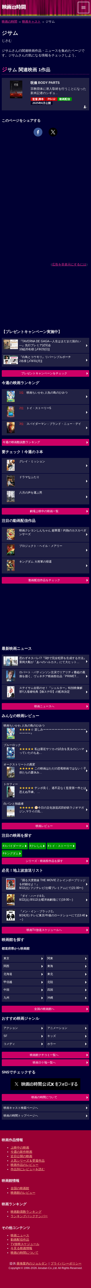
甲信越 (8, 982)
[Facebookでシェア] (38, 132)
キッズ (51, 1036)
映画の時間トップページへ (21, 1115)
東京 (6, 958)
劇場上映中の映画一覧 (44, 511)
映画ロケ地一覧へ (44, 1062)
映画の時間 (9, 21)
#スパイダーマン (13, 846)
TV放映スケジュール (25, 1244)
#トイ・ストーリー (60, 846)
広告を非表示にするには (69, 264)
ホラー (51, 1044)
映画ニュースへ (44, 706)
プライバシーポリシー (66, 1263)
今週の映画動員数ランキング (21, 442)
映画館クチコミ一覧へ (44, 1055)
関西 (6, 966)
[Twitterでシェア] (53, 132)
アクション (11, 1028)
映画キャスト (31, 21)
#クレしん (36, 846)
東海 (50, 966)
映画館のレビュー (23, 1192)
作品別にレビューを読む (28, 1169)
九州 (6, 997)
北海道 (8, 974)
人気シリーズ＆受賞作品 (28, 1160)
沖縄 (50, 997)
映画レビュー (44, 826)
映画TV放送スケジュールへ (44, 930)
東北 (50, 974)
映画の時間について (44, 1097)
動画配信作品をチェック (44, 580)
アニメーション (57, 1028)
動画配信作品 (20, 1239)
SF (5, 1036)
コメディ (9, 1044)
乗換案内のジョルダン (32, 1263)
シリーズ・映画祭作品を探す (44, 861)
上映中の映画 (20, 1147)
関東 (50, 958)
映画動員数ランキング (26, 1211)
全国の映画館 (20, 1188)
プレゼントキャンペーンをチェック (44, 373)
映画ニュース (20, 1235)
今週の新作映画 (21, 1151)
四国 (50, 989)
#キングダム (11, 853)
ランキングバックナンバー (29, 1216)
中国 (6, 989)
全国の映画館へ (44, 1009)
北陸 (50, 982)
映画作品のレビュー (24, 1165)
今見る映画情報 (21, 1248)
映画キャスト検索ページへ (21, 1107)
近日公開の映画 (21, 1156)
